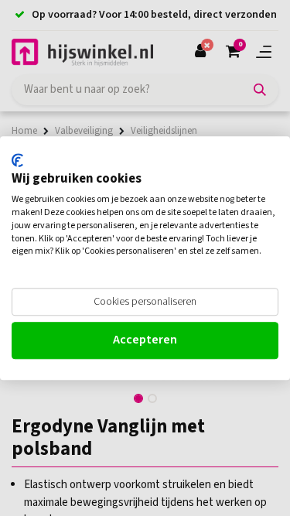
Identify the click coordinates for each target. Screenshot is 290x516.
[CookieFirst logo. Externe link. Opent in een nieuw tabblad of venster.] (17, 160)
